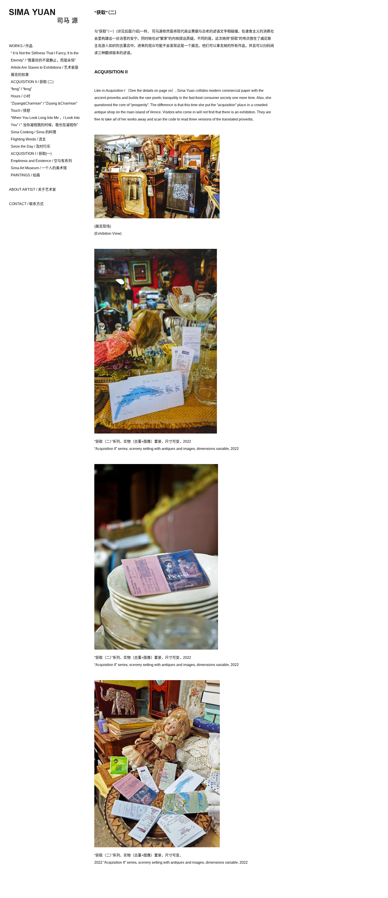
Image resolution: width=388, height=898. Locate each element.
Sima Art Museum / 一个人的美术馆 (39, 168)
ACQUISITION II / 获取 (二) (32, 82)
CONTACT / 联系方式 (26, 204)
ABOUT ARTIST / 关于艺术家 (32, 189)
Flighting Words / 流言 (28, 139)
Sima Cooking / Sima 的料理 (33, 132)
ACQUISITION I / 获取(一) (31, 154)
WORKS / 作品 (21, 46)
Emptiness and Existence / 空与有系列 (41, 161)
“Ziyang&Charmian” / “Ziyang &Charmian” (44, 103)
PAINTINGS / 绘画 (25, 175)
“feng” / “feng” (21, 89)
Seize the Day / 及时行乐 (30, 146)
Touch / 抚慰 (20, 110)
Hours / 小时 (20, 96)
